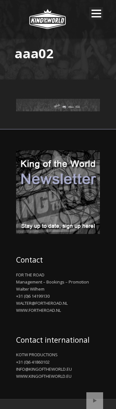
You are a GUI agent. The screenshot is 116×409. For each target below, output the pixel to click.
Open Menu (96, 13)
